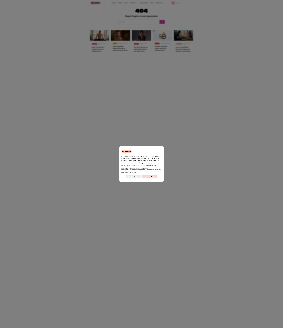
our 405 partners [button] (140, 156)
